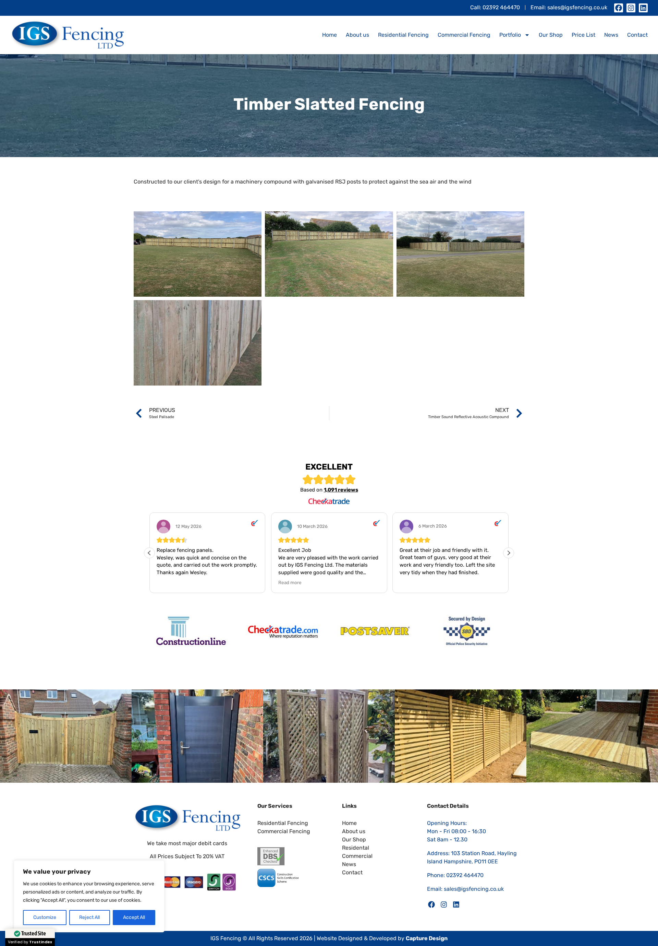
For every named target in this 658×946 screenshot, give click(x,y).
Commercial (357, 856)
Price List (583, 35)
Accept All (134, 917)
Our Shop (551, 35)
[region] (89, 896)
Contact (637, 35)
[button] (508, 553)
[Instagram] (630, 7)
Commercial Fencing (464, 35)
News (611, 35)
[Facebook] (618, 7)
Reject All (89, 917)
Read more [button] (290, 582)
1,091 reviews (341, 490)
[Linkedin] (643, 7)
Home (329, 35)
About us (357, 35)
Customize (44, 917)
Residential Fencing (403, 35)
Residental (355, 847)
